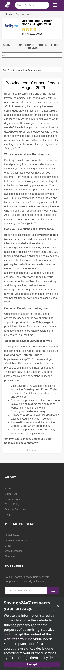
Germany (10, 556)
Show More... (32, 450)
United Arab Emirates (16, 540)
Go (53, 590)
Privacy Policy (12, 499)
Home (8, 14)
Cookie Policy (12, 504)
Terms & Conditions (15, 509)
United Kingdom (13, 551)
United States (12, 535)
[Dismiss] (58, 605)
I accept (32, 664)
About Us (10, 488)
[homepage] (7, 4)
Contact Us (11, 493)
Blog (7, 514)
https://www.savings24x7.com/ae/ (23, 359)
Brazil (8, 545)
